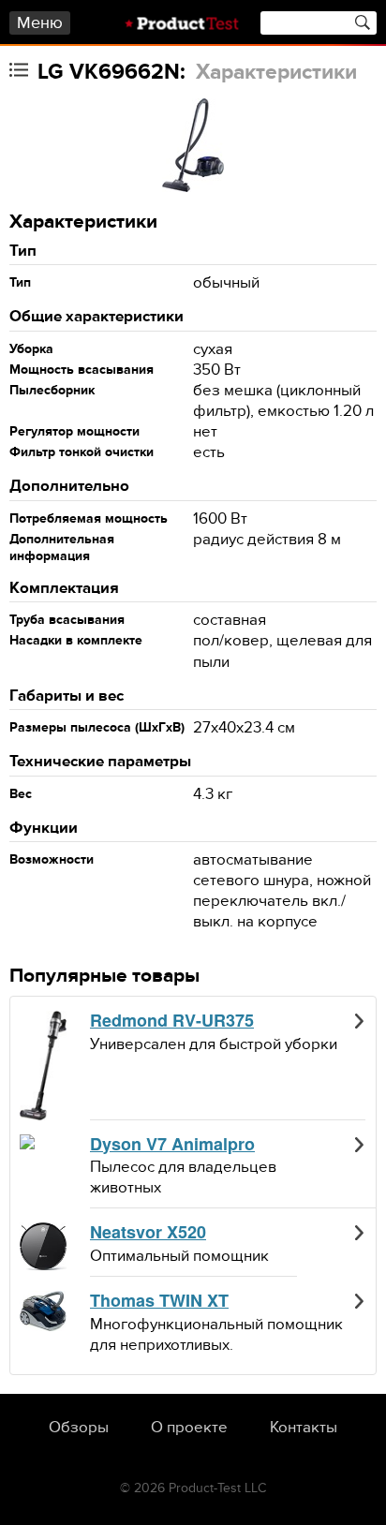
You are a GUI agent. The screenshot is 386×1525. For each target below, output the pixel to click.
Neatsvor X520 (148, 1232)
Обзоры (79, 1427)
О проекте (189, 1427)
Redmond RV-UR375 (172, 1021)
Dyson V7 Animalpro (172, 1144)
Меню (40, 23)
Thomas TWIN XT (159, 1301)
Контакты (303, 1427)
